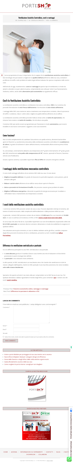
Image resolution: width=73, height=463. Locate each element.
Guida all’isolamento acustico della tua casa (18, 362)
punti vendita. (12, 280)
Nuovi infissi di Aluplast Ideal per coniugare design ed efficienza (25, 357)
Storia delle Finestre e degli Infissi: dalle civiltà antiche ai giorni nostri (26, 359)
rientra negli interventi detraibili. (50, 218)
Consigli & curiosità (37, 20)
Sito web (5, 333)
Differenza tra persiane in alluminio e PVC (25, 291)
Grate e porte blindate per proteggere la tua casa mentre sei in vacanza (28, 354)
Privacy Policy (50, 460)
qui (55, 278)
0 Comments (54, 20)
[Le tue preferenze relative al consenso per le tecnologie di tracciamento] (71, 347)
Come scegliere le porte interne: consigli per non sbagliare (23, 364)
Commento (6, 307)
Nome (5, 326)
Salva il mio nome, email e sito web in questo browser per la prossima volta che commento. (29, 337)
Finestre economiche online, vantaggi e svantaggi (30, 289)
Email (5, 329)
